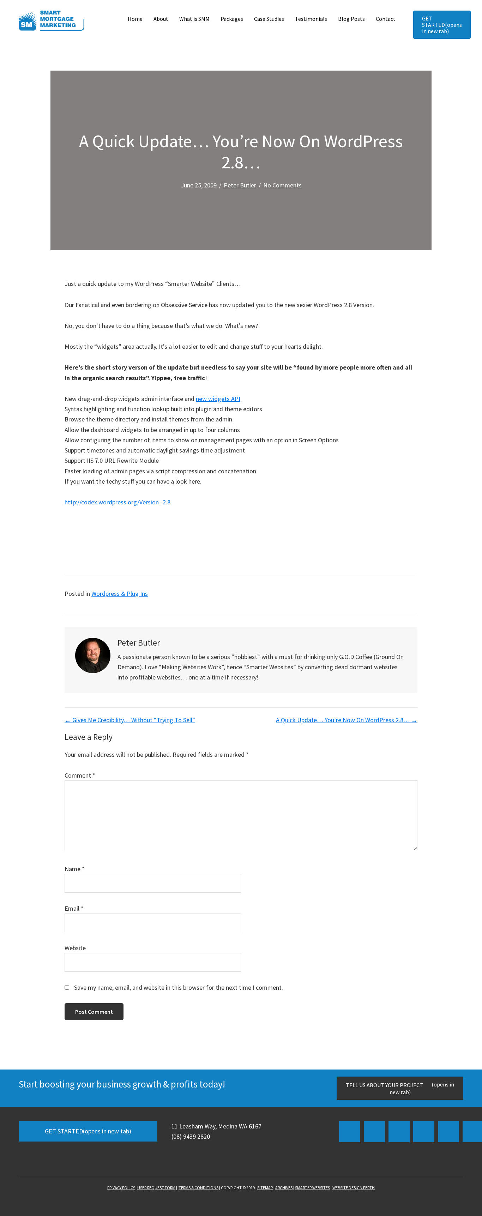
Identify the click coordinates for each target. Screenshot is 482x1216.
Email (74, 908)
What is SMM (194, 18)
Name (75, 869)
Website (75, 948)
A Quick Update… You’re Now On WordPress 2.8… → (346, 720)
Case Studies (269, 18)
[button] (349, 1131)
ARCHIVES (284, 1187)
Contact (386, 18)
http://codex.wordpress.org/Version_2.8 (117, 502)
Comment (80, 775)
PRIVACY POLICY (121, 1187)
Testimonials (311, 18)
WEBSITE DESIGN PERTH (353, 1187)
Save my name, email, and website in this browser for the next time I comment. (178, 987)
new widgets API (218, 399)
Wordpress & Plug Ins (119, 593)
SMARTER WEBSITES (312, 1187)
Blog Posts (351, 18)
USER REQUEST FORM (156, 1187)
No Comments (282, 185)
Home (135, 18)
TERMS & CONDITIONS (198, 1187)
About (160, 18)
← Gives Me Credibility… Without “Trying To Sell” (130, 720)
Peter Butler (240, 185)
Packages (232, 18)
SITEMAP (265, 1187)
